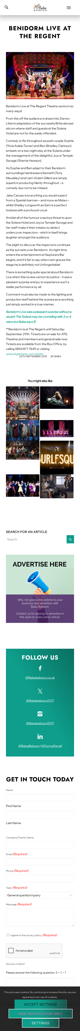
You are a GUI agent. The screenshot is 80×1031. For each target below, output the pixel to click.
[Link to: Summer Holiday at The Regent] (22, 485)
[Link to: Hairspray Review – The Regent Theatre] (56, 428)
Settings (40, 1023)
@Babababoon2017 (40, 700)
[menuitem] (69, 7)
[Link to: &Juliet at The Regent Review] (22, 403)
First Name (13, 806)
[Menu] (69, 7)
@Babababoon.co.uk (40, 677)
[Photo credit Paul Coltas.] (40, 75)
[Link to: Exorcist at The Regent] (56, 397)
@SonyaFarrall (51, 746)
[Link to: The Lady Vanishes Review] (56, 486)
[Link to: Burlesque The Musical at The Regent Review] (56, 457)
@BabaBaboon (29, 746)
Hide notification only (40, 1014)
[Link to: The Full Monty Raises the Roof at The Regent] (22, 450)
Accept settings (40, 1004)
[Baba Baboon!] (40, 7)
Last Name (13, 823)
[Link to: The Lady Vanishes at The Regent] (22, 430)
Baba (57, 356)
